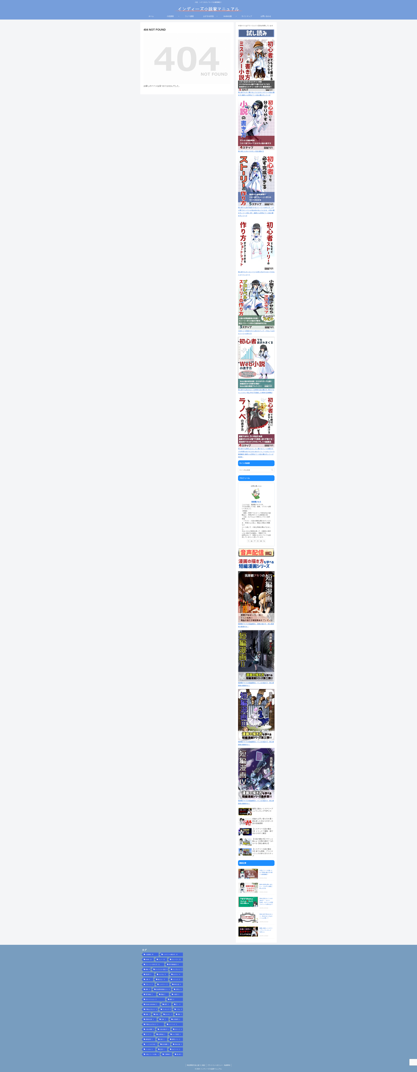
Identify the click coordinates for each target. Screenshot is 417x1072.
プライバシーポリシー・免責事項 (218, 1065)
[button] (272, 470)
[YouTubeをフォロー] (251, 541)
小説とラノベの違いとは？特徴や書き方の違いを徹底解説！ (265, 872)
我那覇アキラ (256, 502)
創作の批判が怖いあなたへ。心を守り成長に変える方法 (265, 886)
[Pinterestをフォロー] (254, 541)
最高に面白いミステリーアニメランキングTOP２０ (265, 930)
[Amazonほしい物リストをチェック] (257, 541)
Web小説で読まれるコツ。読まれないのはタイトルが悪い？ (266, 916)
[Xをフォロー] (248, 541)
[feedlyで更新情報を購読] (261, 541)
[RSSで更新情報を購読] (264, 541)
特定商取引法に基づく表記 (196, 1065)
